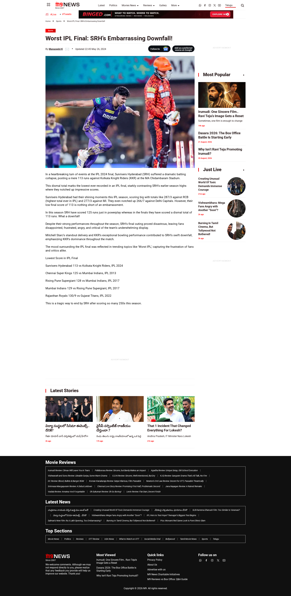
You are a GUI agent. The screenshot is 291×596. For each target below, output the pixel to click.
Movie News (53, 539)
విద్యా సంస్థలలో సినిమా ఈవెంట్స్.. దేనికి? (70, 515)
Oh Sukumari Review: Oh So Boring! (105, 491)
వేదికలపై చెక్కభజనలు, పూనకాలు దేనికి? (170, 510)
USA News (109, 539)
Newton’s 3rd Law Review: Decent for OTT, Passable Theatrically (175, 481)
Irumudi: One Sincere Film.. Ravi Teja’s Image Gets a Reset (116, 561)
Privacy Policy (154, 559)
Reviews (147, 5)
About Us (152, 564)
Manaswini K (56, 49)
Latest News (57, 502)
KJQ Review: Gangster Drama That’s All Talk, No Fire (183, 475)
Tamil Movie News (188, 539)
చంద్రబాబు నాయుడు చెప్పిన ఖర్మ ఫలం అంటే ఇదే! (68, 510)
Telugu (228, 5)
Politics (113, 5)
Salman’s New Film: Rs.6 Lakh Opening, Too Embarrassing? (74, 520)
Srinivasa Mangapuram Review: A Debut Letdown (70, 486)
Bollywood (170, 539)
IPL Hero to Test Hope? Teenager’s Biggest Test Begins (171, 515)
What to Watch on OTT (129, 539)
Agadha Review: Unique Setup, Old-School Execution (174, 470)
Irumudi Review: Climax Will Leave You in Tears (69, 470)
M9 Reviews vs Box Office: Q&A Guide (167, 579)
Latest (101, 5)
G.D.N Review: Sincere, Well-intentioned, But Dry (133, 475)
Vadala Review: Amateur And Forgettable (66, 491)
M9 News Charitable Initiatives (163, 574)
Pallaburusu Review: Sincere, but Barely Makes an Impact (120, 470)
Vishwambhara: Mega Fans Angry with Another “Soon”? (117, 515)
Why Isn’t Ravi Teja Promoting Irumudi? (117, 575)
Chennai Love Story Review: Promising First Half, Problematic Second (128, 486)
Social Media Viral (152, 539)
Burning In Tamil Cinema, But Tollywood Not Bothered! (131, 520)
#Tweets (66, 14)
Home (47, 21)
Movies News (129, 5)
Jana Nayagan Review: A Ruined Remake (183, 486)
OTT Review (94, 539)
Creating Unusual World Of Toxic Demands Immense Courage (121, 510)
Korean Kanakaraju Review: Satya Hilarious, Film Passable (115, 481)
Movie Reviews (60, 462)
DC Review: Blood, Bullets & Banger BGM (66, 481)
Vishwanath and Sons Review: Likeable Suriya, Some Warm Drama (77, 475)
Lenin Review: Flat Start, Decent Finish (144, 491)
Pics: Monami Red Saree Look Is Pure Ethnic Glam (182, 520)
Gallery (163, 5)
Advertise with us (156, 569)
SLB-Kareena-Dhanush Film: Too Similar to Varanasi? (216, 510)
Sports (58, 21)
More (174, 5)
